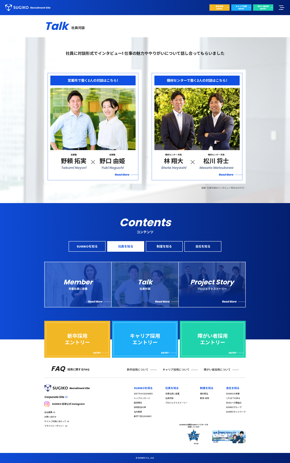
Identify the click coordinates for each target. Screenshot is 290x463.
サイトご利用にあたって (55, 421)
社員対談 (169, 398)
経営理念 (138, 402)
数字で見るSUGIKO (143, 416)
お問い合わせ (50, 416)
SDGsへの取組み (234, 402)
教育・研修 (204, 398)
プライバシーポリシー (54, 425)
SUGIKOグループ (233, 407)
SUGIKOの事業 (233, 393)
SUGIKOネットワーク (236, 411)
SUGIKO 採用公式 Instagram (68, 404)
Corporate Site (54, 397)
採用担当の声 (140, 407)
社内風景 (138, 411)
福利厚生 (204, 393)
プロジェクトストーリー (176, 402)
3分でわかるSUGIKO (143, 393)
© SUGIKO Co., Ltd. (145, 458)
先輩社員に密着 (172, 393)
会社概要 (48, 412)
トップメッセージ (142, 398)
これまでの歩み (233, 398)
